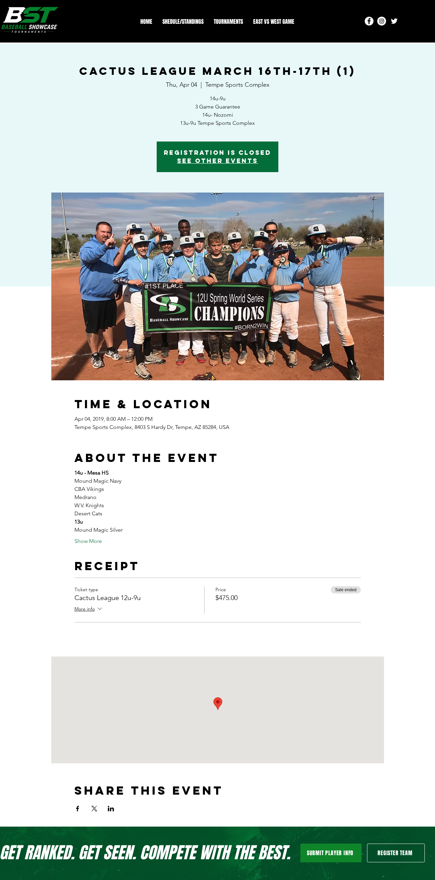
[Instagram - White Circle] (381, 21)
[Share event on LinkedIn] (111, 808)
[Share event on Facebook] (77, 808)
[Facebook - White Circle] (369, 21)
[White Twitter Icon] (394, 21)
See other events (217, 161)
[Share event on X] (94, 808)
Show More (88, 541)
